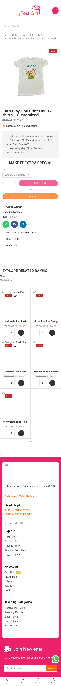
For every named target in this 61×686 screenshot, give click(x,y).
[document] (30, 343)
